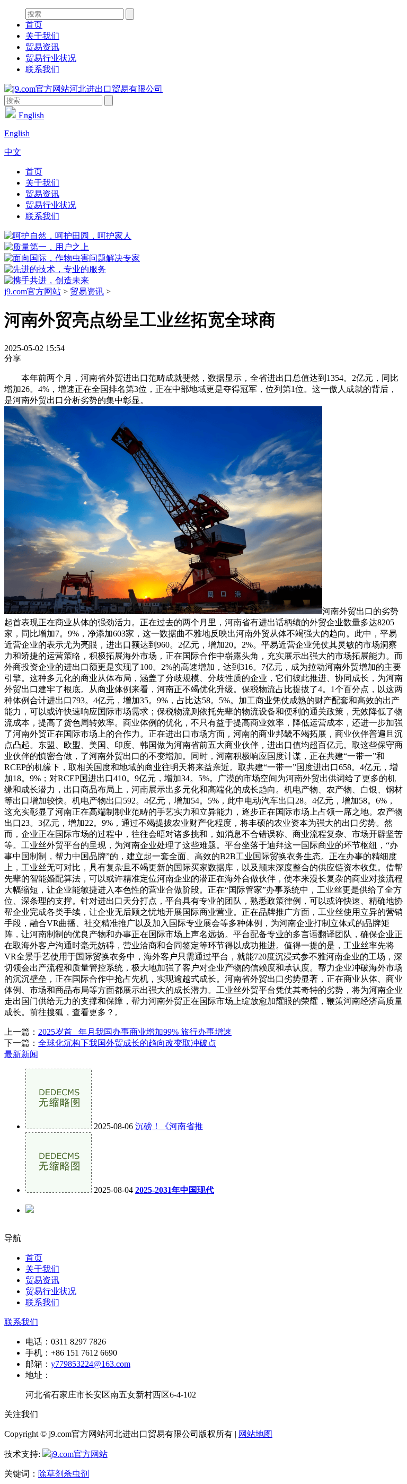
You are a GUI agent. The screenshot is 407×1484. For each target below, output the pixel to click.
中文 (12, 151)
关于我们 (42, 35)
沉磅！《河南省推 (169, 1126)
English (30, 115)
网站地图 (255, 1433)
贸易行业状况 (50, 58)
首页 (33, 24)
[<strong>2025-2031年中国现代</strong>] (58, 1189)
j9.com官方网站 (32, 291)
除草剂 (51, 1473)
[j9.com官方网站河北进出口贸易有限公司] (83, 88)
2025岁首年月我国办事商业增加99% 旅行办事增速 (135, 1031)
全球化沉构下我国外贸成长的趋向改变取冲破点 (127, 1042)
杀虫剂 (76, 1473)
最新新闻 (21, 1054)
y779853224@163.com (90, 1363)
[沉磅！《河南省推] (58, 1126)
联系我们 (42, 69)
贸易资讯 (42, 46)
